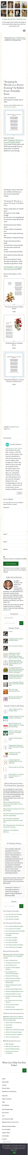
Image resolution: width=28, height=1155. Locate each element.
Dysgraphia (9, 1027)
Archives (4, 1139)
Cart (3, 1115)
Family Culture (6, 1132)
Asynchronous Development (14, 1022)
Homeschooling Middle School (14, 991)
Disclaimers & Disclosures (9, 1091)
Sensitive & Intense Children (14, 1034)
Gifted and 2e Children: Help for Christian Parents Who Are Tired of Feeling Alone (13, 1018)
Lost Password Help (7, 1119)
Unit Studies (5, 1136)
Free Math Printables (12, 942)
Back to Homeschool (11, 960)
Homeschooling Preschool (13, 994)
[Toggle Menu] (24, 30)
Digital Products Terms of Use (10, 1122)
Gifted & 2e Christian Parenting (15, 1029)
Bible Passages (10, 1044)
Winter (8, 429)
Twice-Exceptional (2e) (12, 1037)
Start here (6, 610)
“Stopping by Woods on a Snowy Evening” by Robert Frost (13, 142)
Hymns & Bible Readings (12, 1049)
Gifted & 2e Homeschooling (13, 1032)
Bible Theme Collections (13, 1046)
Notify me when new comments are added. (15, 558)
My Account (5, 1112)
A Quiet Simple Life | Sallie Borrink (14, 19)
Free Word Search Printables (14, 947)
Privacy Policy (6, 1088)
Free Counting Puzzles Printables (15, 931)
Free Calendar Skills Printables (14, 926)
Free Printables (6, 1129)
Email (5, 541)
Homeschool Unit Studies (13, 978)
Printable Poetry (10, 1007)
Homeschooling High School (14, 989)
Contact (4, 1085)
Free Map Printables (11, 940)
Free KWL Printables (11, 937)
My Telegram (5, 1105)
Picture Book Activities (12, 1004)
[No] (26, 1149)
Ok (14, 1152)
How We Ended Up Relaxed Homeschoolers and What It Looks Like (13, 820)
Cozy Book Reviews (11, 965)
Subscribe (4, 1095)
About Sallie (5, 1082)
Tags (3, 1102)
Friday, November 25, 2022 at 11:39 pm (14, 448)
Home (3, 1078)
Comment (6, 507)
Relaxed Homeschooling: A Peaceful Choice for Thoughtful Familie (13, 956)
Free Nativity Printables (12, 919)
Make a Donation (6, 1099)
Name (5, 534)
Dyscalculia (9, 1025)
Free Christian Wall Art (12, 916)
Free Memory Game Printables (14, 945)
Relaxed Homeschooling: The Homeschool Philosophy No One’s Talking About (13, 804)
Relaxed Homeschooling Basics (14, 1009)
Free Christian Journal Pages (14, 914)
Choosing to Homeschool (13, 963)
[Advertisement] (14, 61)
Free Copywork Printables (13, 928)
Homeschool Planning (12, 976)
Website (5, 549)
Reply (19, 493)
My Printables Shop (7, 1109)
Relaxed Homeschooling (8, 1126)
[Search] (24, 1070)
